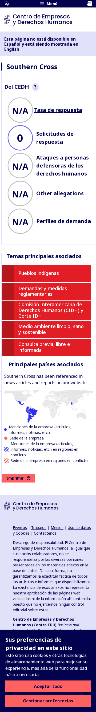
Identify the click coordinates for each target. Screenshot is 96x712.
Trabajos (38, 527)
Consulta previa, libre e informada (44, 347)
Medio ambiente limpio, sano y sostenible (51, 329)
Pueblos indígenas (38, 273)
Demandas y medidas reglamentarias (42, 291)
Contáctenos (45, 533)
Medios (57, 527)
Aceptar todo (48, 686)
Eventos (20, 527)
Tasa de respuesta (58, 110)
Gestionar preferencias (48, 701)
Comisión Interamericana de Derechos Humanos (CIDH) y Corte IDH (50, 310)
